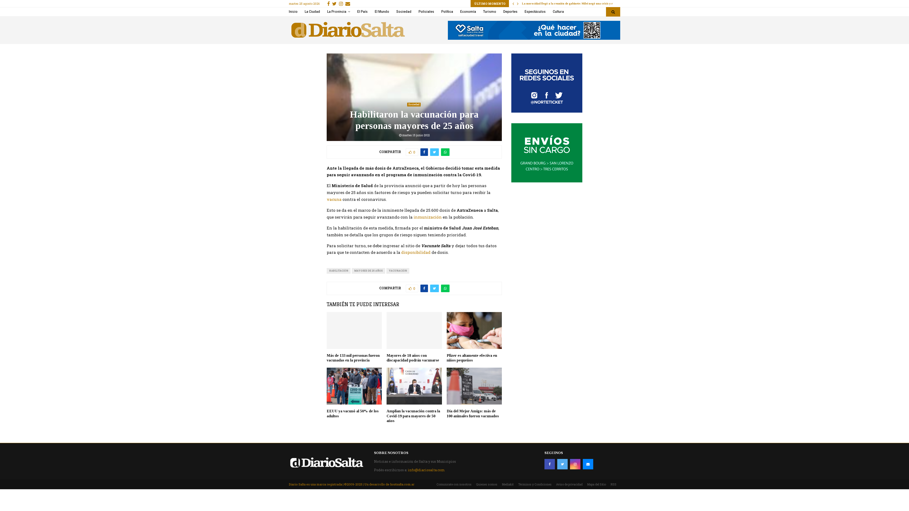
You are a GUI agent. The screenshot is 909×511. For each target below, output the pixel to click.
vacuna (335, 199)
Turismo (489, 11)
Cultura (558, 11)
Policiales (426, 11)
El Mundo (382, 11)
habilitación (338, 270)
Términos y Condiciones (535, 484)
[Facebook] (549, 464)
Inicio (293, 11)
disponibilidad (416, 252)
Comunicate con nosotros (454, 484)
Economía (468, 11)
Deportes (510, 11)
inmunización (427, 217)
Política (447, 11)
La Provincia (336, 11)
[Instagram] (575, 464)
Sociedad (403, 11)
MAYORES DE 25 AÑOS (368, 270)
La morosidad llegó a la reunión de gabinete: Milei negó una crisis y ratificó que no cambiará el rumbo (589, 3)
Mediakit (508, 484)
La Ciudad (312, 11)
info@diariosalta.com (426, 470)
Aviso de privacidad (569, 484)
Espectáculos (535, 11)
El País (362, 11)
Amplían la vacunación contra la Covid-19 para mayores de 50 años (413, 416)
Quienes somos (486, 484)
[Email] (588, 464)
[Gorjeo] (562, 464)
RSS (613, 484)
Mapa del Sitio (596, 484)
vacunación (398, 270)
